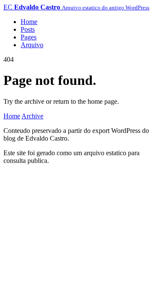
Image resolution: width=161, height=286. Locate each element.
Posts (28, 29)
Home (29, 21)
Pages (28, 37)
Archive (32, 116)
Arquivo (32, 44)
